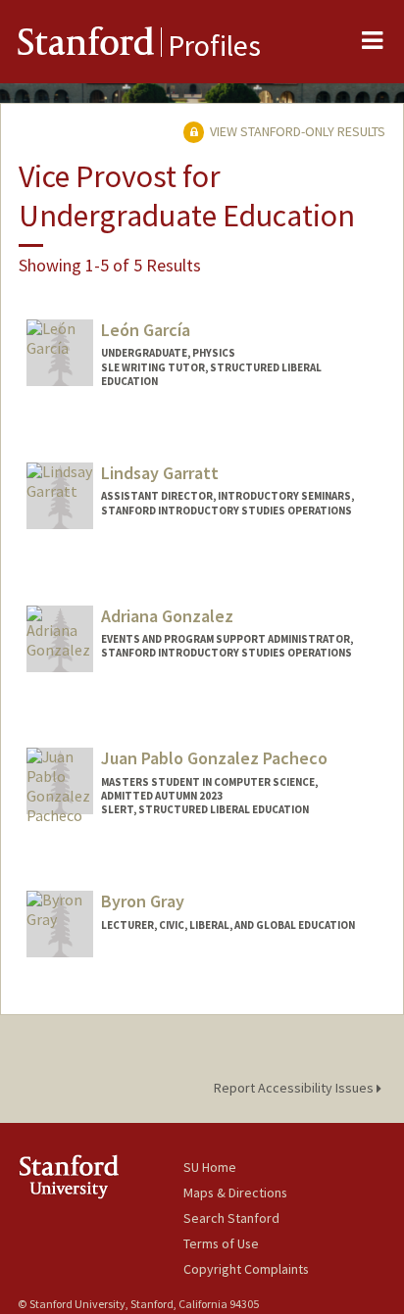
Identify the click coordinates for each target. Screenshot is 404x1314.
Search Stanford (231, 1218)
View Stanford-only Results (296, 131)
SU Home (209, 1167)
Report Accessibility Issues (295, 1087)
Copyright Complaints (246, 1269)
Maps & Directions (235, 1192)
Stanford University (100, 1176)
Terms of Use (221, 1243)
